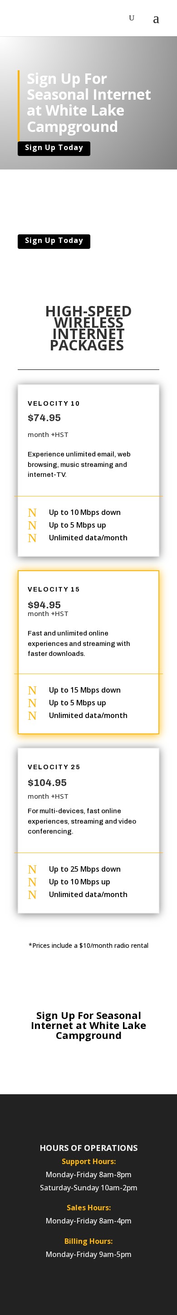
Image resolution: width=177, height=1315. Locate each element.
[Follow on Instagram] (59, 1117)
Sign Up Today (54, 147)
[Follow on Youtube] (131, 1117)
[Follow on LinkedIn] (77, 1117)
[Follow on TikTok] (113, 1117)
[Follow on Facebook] (41, 1117)
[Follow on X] (95, 1117)
